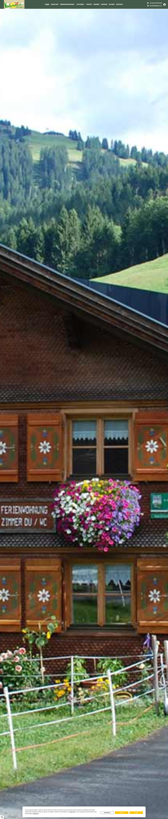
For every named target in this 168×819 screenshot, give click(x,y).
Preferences (107, 812)
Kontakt (119, 4)
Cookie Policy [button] (72, 811)
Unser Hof (54, 4)
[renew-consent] (2, 817)
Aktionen (80, 4)
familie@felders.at (156, 6)
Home (47, 4)
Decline (122, 812)
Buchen (112, 4)
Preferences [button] (35, 813)
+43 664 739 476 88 (155, 3)
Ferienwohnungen (67, 4)
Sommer (96, 4)
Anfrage (104, 4)
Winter (89, 4)
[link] (67, 4)
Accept (136, 812)
